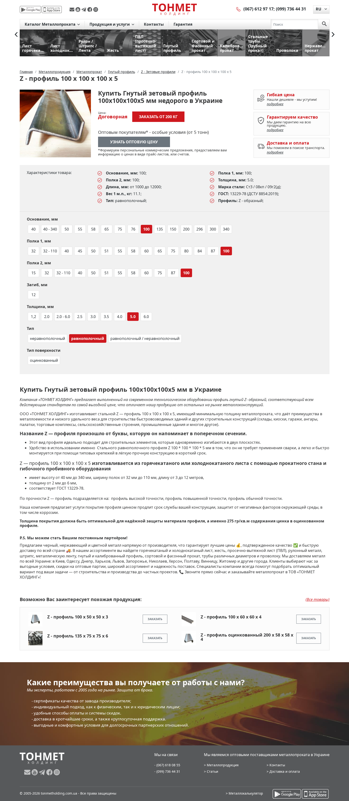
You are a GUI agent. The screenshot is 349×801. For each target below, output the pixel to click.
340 (226, 229)
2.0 (46, 316)
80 (186, 251)
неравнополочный (47, 338)
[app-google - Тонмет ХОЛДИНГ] (30, 9)
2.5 (79, 316)
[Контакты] (238, 9)
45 (80, 251)
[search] (324, 24)
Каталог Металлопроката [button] (50, 24)
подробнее (275, 104)
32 (33, 251)
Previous (16, 34)
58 (93, 229)
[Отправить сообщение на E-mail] (72, 9)
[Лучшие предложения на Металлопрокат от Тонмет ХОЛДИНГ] (174, 9)
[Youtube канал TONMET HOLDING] (78, 9)
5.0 (133, 316)
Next (333, 34)
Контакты (154, 24)
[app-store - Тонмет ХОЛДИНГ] (51, 9)
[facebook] (90, 9)
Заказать (155, 619)
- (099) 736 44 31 (167, 771)
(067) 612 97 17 (258, 9)
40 (33, 229)
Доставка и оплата (284, 771)
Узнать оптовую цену (134, 142)
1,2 (33, 316)
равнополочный (87, 338)
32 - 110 (50, 251)
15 (33, 272)
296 (199, 229)
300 (213, 229)
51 (106, 251)
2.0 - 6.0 (63, 316)
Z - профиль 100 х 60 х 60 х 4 (231, 617)
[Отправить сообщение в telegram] (84, 9)
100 (146, 229)
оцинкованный (44, 360)
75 (120, 229)
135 (159, 229)
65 (106, 229)
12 (33, 294)
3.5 (106, 316)
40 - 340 (50, 229)
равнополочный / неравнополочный (144, 338)
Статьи (212, 771)
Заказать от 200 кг (158, 116)
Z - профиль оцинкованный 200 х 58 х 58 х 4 (247, 637)
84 (200, 251)
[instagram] (95, 9)
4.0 (119, 316)
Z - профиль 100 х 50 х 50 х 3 (77, 617)
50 (67, 229)
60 (146, 251)
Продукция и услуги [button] (110, 24)
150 (173, 229)
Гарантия (183, 24)
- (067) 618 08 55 (167, 765)
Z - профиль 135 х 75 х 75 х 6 (77, 636)
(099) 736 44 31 (291, 9)
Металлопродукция (223, 765)
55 (80, 229)
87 (213, 251)
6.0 (146, 316)
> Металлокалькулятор (244, 793)
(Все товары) (318, 599)
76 (133, 229)
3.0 (93, 316)
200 (186, 229)
